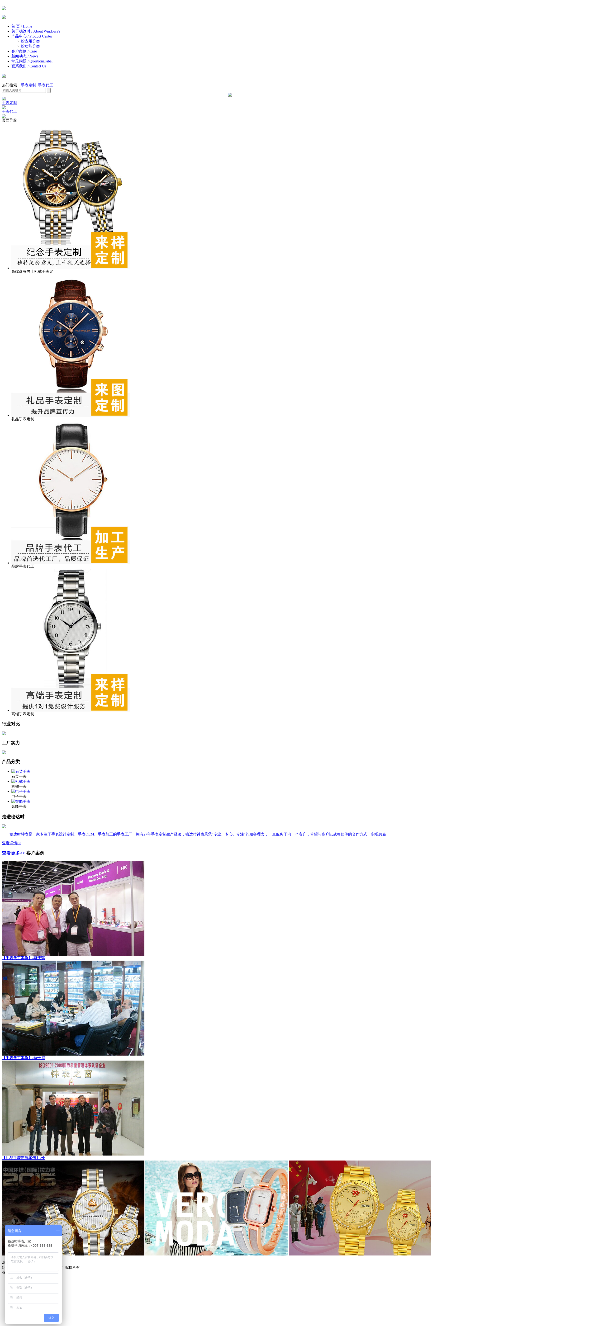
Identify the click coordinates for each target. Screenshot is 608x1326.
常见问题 (31, 61)
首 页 (21, 26)
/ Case (32, 51)
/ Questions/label (40, 61)
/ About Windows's (45, 31)
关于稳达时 (35, 31)
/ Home (26, 26)
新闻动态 (24, 56)
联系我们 (28, 66)
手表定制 (28, 85)
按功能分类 (30, 46)
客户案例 (24, 51)
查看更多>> (13, 852)
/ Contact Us (37, 66)
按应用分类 (30, 41)
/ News (33, 56)
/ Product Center (40, 36)
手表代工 (45, 85)
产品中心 (31, 36)
